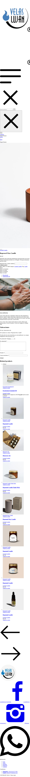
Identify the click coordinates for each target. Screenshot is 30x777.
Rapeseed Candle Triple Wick (11, 487)
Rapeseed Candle (8, 424)
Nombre (2, 352)
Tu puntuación (3, 338)
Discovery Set (6, 455)
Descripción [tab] (5, 275)
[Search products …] (1, 133)
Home (1, 137)
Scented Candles (3, 250)
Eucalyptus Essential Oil (10, 390)
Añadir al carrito (4, 265)
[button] (6, 388)
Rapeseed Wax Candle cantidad (7, 263)
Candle (25, 266)
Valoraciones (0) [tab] (6, 276)
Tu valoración (3, 341)
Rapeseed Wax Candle (9, 519)
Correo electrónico (4, 355)
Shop (1, 139)
